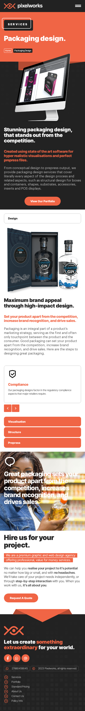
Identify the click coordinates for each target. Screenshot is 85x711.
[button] (7, 408)
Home (8, 50)
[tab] (42, 218)
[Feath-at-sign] (25, 658)
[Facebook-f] (8, 658)
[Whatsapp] (17, 658)
